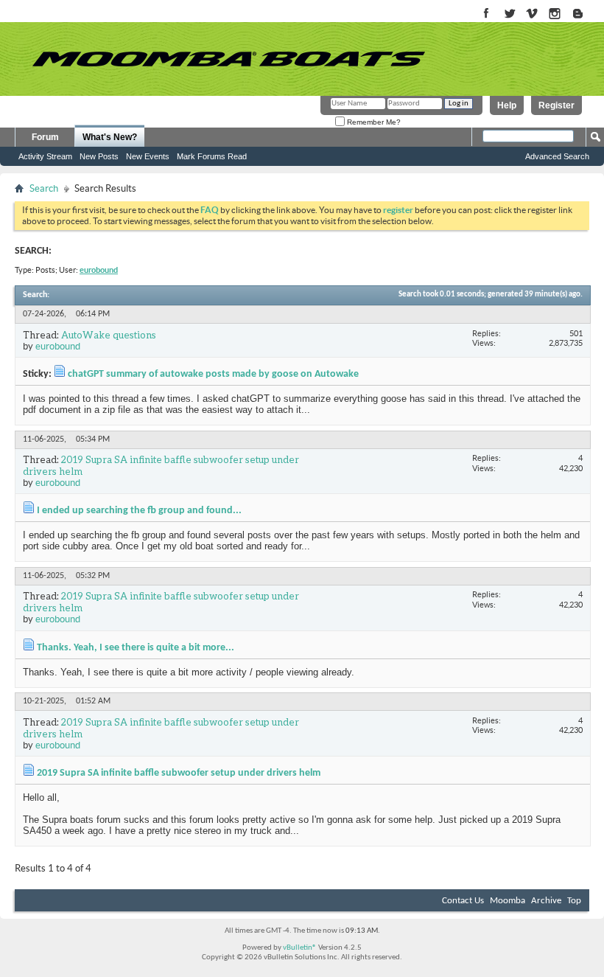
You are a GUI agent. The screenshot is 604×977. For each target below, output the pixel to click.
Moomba (507, 900)
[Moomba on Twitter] (509, 14)
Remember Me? (373, 122)
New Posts (99, 156)
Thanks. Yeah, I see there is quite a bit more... (135, 647)
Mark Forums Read (212, 156)
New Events (147, 156)
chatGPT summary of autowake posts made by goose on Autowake (213, 374)
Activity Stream (45, 156)
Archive (546, 900)
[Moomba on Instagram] (555, 14)
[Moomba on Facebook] (486, 14)
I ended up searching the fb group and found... (139, 510)
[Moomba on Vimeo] (532, 14)
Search (43, 188)
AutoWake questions (108, 335)
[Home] (228, 59)
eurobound (57, 346)
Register (556, 105)
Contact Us (463, 900)
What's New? (109, 137)
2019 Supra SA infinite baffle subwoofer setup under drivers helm (161, 465)
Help (506, 105)
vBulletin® (300, 948)
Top (574, 900)
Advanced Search (557, 156)
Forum (45, 137)
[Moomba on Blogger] (585, 14)
